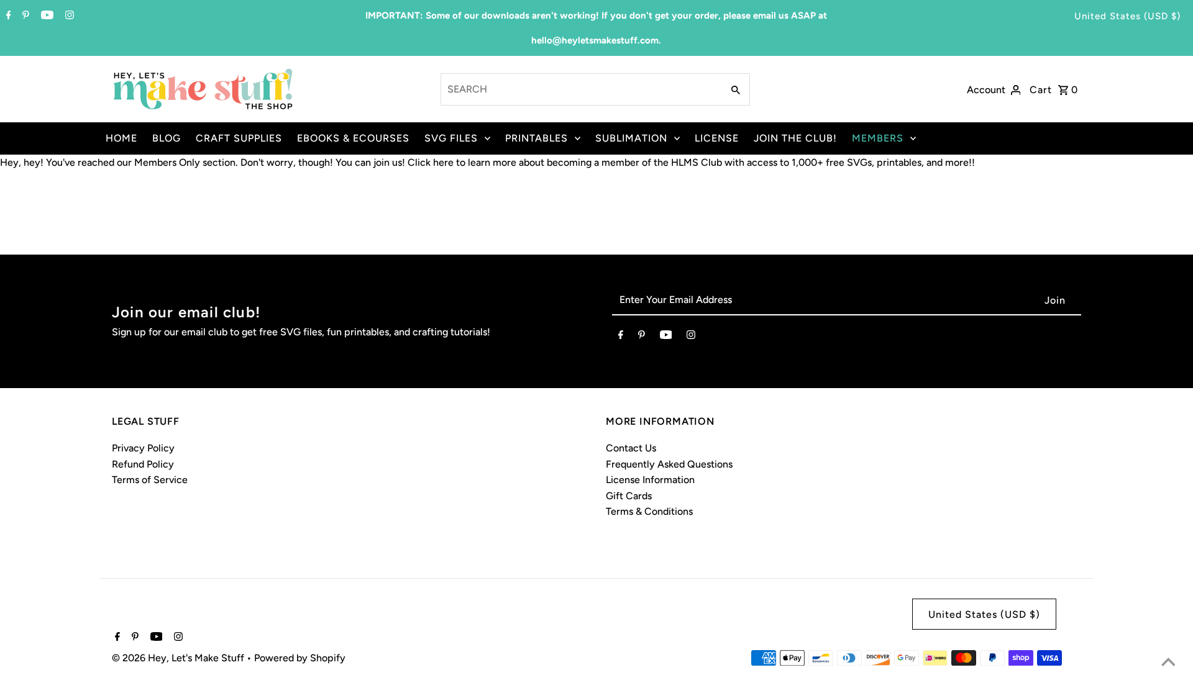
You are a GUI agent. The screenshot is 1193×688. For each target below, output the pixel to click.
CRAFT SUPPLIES (239, 138)
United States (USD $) (1127, 16)
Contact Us (631, 448)
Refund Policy (143, 464)
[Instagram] (68, 16)
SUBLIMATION (631, 138)
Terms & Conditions (649, 511)
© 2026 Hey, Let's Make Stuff (179, 658)
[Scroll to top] (1168, 663)
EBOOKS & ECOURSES (353, 138)
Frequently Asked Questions (669, 464)
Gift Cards (629, 496)
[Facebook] (7, 16)
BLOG (166, 138)
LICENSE (717, 138)
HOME (121, 138)
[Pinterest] (24, 16)
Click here (431, 162)
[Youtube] (45, 16)
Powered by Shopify (299, 658)
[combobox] (580, 89)
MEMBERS (877, 138)
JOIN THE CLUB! (795, 138)
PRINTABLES (536, 138)
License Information (650, 480)
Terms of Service (150, 480)
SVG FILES (451, 138)
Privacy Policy (143, 448)
